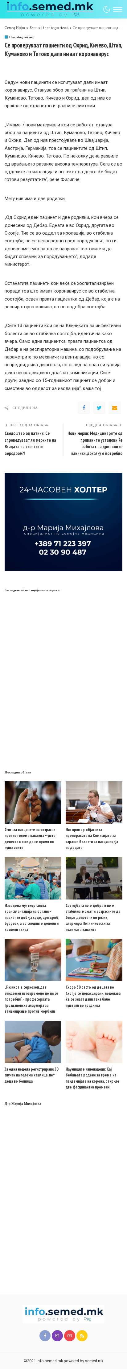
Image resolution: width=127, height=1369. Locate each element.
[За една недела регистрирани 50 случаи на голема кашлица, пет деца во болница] (33, 1042)
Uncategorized (22, 37)
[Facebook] (84, 408)
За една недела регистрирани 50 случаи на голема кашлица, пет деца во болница (31, 1075)
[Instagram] (57, 1335)
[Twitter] (99, 408)
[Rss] (82, 1335)
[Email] (115, 408)
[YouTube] (69, 1335)
